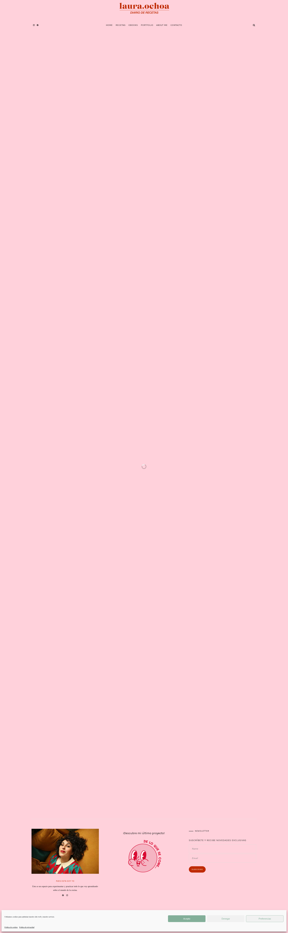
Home (109, 25)
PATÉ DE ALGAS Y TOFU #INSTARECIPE (143, 553)
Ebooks (133, 25)
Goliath (43, 179)
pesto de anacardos (66, 158)
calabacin (110, 482)
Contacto (176, 25)
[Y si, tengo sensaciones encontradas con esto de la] (50, 792)
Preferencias (265, 918)
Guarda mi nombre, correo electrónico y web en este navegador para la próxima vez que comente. (114, 729)
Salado (149, 59)
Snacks (158, 59)
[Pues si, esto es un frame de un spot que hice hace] (237, 792)
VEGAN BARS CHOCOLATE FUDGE (242, 148)
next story (285, 476)
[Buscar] (250, 230)
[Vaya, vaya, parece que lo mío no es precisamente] (125, 792)
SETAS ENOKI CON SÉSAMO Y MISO (241, 173)
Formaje (144, 358)
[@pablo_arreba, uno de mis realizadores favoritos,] (163, 792)
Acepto (186, 918)
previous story (3, 471)
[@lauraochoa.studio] (144, 768)
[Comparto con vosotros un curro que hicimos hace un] (87, 792)
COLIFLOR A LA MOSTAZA (111, 552)
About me (162, 25)
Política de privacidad (26, 927)
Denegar (226, 918)
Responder (189, 599)
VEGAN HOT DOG (174, 552)
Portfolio (147, 25)
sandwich (129, 482)
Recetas (121, 25)
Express (130, 59)
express (120, 482)
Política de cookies (11, 927)
